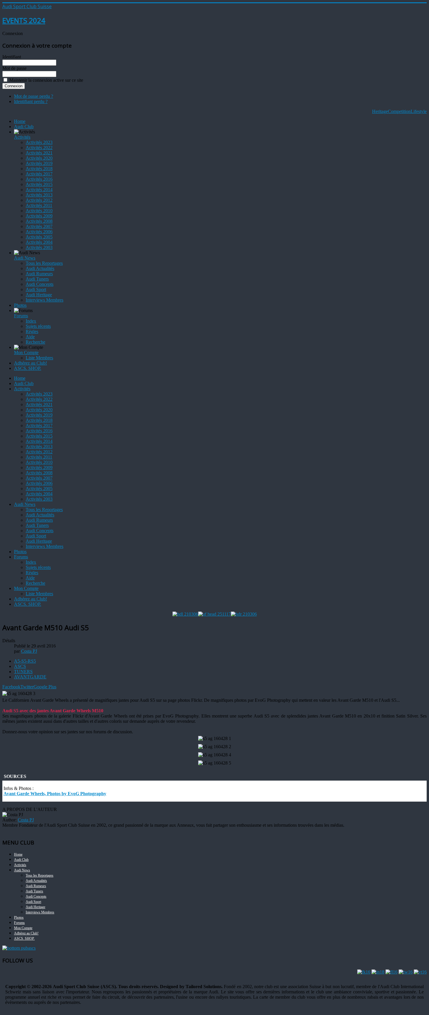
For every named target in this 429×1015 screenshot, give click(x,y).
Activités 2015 (39, 184)
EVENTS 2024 (23, 20)
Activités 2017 (39, 173)
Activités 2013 (39, 194)
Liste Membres (39, 357)
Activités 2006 (39, 231)
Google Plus (45, 686)
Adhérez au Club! (30, 363)
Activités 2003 (39, 247)
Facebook (11, 686)
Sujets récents (38, 326)
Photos (20, 305)
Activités (22, 137)
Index (31, 320)
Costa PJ (26, 819)
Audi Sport (36, 289)
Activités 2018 (39, 168)
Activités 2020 (39, 158)
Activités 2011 (39, 205)
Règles (32, 331)
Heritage (380, 111)
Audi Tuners (37, 278)
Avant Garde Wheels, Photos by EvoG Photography (55, 793)
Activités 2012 (39, 200)
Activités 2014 (39, 189)
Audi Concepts (39, 284)
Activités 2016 (39, 179)
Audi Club (24, 126)
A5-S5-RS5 (25, 661)
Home (19, 121)
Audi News (24, 257)
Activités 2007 (39, 226)
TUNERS (23, 671)
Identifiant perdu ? (31, 101)
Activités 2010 (39, 210)
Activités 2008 (39, 221)
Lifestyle (419, 111)
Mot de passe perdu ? (33, 96)
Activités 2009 (39, 215)
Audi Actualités (40, 268)
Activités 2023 (39, 142)
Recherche (35, 342)
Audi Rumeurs (39, 273)
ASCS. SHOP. (27, 368)
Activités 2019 (39, 163)
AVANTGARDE (30, 676)
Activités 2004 (39, 242)
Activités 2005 (39, 236)
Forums (21, 315)
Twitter (27, 686)
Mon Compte (26, 352)
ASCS (20, 666)
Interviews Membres (44, 299)
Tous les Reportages (44, 263)
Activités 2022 (39, 147)
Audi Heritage (39, 294)
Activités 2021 (39, 152)
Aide (30, 336)
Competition (399, 111)
